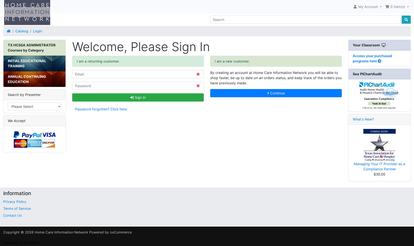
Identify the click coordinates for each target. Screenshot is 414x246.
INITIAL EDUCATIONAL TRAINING (27, 63)
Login (37, 31)
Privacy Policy (14, 201)
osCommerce (121, 232)
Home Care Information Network (61, 232)
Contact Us (12, 215)
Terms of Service (17, 208)
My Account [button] (368, 7)
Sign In (140, 97)
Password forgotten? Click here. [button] (101, 109)
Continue (277, 93)
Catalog (21, 31)
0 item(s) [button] (397, 7)
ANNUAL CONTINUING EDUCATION (27, 79)
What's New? (363, 119)
